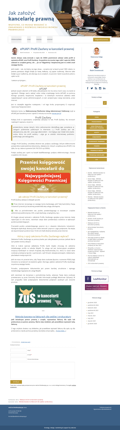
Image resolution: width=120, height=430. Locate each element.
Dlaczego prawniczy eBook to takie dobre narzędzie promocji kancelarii (96, 239)
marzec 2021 (92, 316)
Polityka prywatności (105, 407)
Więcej (97, 84)
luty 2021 (91, 318)
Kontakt (50, 39)
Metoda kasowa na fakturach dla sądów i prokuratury (43, 316)
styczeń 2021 (92, 321)
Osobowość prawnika (97, 141)
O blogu (39, 39)
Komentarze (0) (52, 52)
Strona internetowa (32, 359)
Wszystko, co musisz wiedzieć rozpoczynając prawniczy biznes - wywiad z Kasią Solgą (96, 250)
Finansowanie (97, 122)
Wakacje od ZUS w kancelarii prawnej (31, 400)
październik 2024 (93, 305)
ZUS (96, 159)
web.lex (73, 428)
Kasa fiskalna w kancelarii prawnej (97, 127)
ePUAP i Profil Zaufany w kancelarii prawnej (95, 219)
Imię (29, 350)
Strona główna (16, 39)
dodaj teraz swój (25, 342)
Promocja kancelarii (96, 155)
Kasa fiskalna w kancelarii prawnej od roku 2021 (96, 244)
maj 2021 (91, 313)
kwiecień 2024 (92, 308)
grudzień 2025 (92, 302)
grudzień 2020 (92, 323)
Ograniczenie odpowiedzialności (102, 409)
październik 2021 (93, 310)
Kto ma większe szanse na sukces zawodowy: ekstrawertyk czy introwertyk (96, 258)
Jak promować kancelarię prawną (95, 228)
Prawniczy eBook (96, 150)
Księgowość (96, 137)
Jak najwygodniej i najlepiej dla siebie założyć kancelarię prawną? (96, 233)
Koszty (96, 132)
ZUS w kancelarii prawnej (96, 263)
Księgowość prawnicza (101, 39)
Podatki (96, 146)
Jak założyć (31, 16)
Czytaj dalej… (61, 331)
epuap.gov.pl (56, 113)
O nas (29, 39)
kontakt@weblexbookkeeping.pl (17, 416)
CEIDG (97, 117)
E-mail (29, 355)
